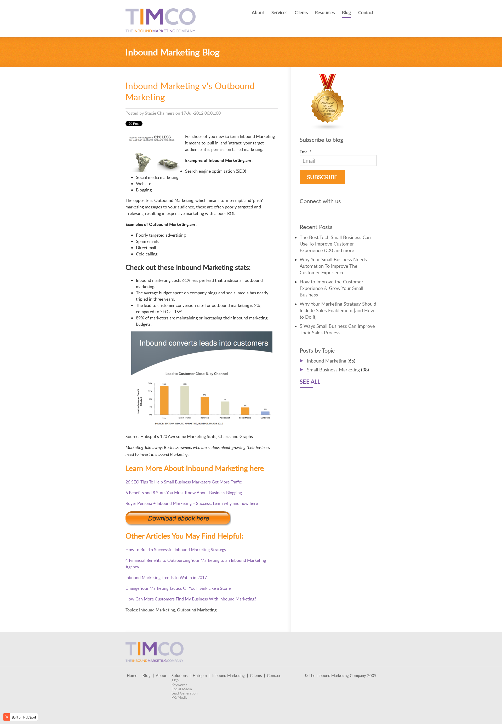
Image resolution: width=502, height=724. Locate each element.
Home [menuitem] (132, 676)
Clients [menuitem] (301, 12)
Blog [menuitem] (346, 12)
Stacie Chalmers (159, 113)
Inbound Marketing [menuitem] (228, 676)
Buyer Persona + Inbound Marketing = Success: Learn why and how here (192, 503)
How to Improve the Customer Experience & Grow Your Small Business (331, 288)
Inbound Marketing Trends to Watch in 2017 (166, 577)
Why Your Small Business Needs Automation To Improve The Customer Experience (333, 266)
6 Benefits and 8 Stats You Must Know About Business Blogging (184, 492)
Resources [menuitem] (325, 12)
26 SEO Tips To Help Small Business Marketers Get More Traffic (184, 482)
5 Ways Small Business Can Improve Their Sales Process (337, 329)
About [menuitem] (258, 12)
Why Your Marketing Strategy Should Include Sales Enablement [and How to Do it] (338, 310)
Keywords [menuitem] (179, 685)
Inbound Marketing (157, 610)
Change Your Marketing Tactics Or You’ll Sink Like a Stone (178, 588)
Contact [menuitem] (365, 12)
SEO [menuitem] (175, 681)
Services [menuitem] (279, 12)
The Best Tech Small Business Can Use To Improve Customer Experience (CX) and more (335, 243)
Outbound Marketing (196, 610)
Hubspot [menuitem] (200, 676)
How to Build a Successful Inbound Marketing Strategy (176, 549)
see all (310, 381)
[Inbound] (328, 127)
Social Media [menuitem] (182, 689)
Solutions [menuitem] (179, 676)
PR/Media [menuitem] (179, 697)
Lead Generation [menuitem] (185, 693)
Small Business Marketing (338, 369)
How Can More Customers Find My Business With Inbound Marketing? (191, 599)
